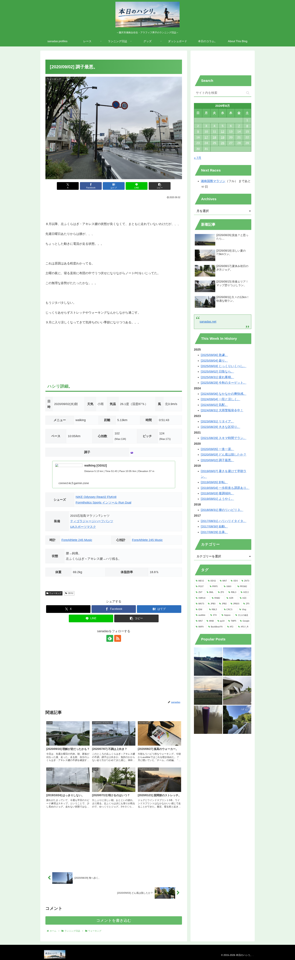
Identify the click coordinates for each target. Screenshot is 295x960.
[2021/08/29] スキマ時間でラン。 (223, 438)
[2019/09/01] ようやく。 (217, 498)
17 (206, 137)
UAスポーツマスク (83, 527)
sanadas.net (208, 321)
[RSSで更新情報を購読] (117, 638)
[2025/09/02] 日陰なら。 (217, 371)
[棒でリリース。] (208, 719)
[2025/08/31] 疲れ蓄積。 (217, 377)
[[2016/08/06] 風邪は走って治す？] (208, 661)
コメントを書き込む (113, 920)
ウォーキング (55, 593)
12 (222, 131)
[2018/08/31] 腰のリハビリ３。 (222, 510)
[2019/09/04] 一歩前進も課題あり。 (225, 488)
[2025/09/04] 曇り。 (214, 360)
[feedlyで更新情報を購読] (109, 638)
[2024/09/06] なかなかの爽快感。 (223, 393)
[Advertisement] (113, 209)
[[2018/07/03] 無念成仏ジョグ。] (237, 661)
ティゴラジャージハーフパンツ (91, 521)
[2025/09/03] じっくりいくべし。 (223, 366)
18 (214, 137)
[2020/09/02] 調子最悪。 (217, 460)
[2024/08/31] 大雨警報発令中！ (222, 410)
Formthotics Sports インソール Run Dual (103, 502)
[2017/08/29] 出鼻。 (214, 532)
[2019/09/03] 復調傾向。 (217, 493)
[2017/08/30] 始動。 (214, 526)
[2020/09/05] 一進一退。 (217, 449)
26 (222, 143)
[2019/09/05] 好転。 (214, 482)
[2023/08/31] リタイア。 (217, 421)
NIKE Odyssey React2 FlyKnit (96, 497)
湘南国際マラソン (213, 181)
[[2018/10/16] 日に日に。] (208, 690)
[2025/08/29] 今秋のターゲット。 (223, 382)
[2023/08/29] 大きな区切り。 (220, 427)
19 (222, 137)
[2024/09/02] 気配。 (214, 405)
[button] (160, 186)
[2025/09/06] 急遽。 (214, 355)
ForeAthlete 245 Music (76, 540)
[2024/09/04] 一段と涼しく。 (220, 399)
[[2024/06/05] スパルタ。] (237, 719)
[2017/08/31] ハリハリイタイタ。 (223, 521)
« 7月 (197, 158)
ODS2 (70, 593)
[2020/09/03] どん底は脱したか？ (223, 454)
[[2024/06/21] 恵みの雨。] (237, 690)
